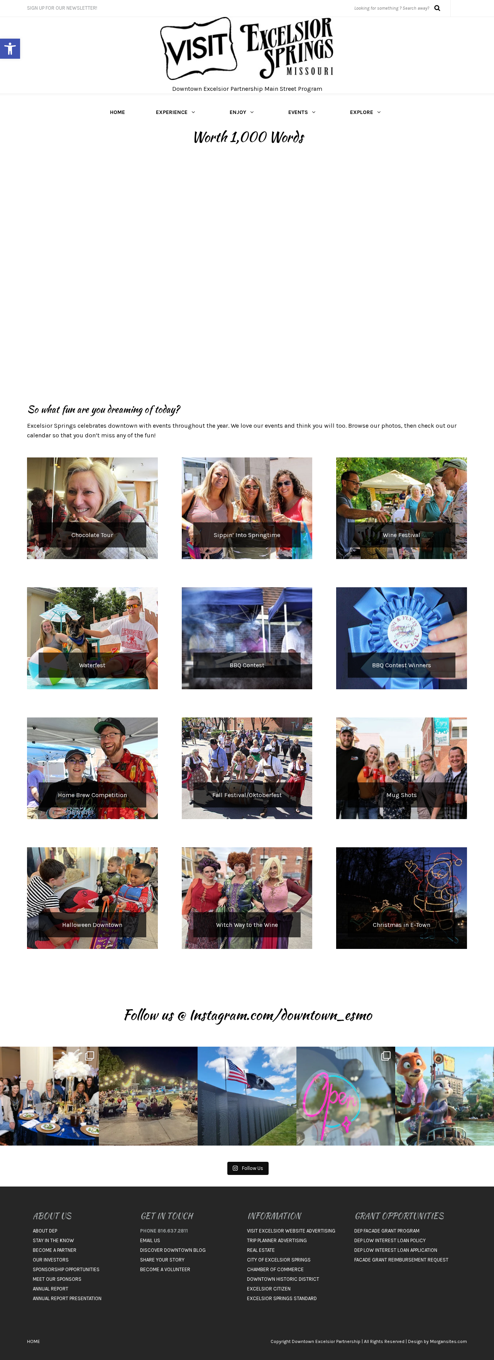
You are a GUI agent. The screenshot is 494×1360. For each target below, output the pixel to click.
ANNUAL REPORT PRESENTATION (67, 1298)
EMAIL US (150, 1240)
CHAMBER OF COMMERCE (275, 1269)
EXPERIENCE (172, 112)
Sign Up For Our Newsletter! (62, 8)
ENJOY (238, 112)
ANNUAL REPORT (50, 1289)
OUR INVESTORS (51, 1260)
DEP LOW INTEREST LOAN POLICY (390, 1240)
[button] (10, 49)
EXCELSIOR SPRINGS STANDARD (282, 1298)
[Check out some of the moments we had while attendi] (49, 1096)
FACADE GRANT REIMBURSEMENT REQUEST (401, 1260)
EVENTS (298, 112)
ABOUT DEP (45, 1231)
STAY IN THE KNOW (53, 1240)
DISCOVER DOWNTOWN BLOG (173, 1250)
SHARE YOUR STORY (162, 1260)
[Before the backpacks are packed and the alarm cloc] (444, 1096)
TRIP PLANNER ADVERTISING (277, 1240)
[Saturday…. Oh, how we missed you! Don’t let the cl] (345, 1096)
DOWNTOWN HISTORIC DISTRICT (283, 1279)
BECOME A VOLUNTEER (165, 1269)
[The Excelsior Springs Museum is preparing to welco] (247, 1096)
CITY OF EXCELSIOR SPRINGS (279, 1260)
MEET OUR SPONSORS (57, 1279)
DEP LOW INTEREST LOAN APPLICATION (395, 1250)
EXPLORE (361, 112)
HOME (117, 112)
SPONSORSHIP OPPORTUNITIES (66, 1269)
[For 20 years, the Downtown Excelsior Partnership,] (148, 1096)
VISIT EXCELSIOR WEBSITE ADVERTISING (291, 1231)
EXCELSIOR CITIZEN (269, 1289)
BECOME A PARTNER (54, 1250)
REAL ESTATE (261, 1250)
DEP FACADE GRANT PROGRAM (387, 1231)
